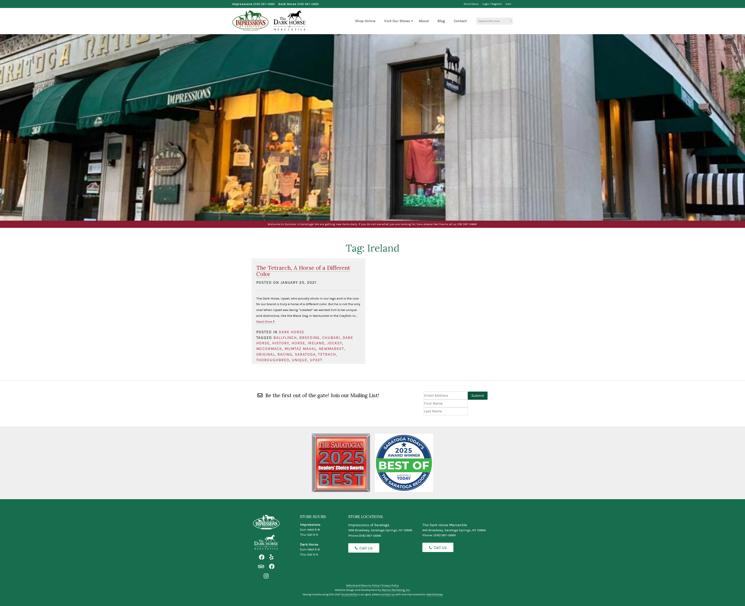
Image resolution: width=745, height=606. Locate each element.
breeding (309, 337)
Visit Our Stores (397, 21)
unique (299, 360)
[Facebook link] (261, 557)
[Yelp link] (271, 557)
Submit (477, 396)
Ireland (316, 343)
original (265, 354)
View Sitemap (434, 594)
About (424, 21)
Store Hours (471, 4)
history (280, 343)
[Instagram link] (266, 576)
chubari (331, 337)
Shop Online (365, 21)
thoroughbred (272, 360)
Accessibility (349, 594)
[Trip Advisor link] (261, 566)
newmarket (331, 349)
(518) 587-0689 (308, 4)
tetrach (327, 354)
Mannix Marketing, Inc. (396, 590)
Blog (441, 21)
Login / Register (492, 4)
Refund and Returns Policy (362, 585)
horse (298, 343)
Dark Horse (291, 332)
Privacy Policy (390, 585)
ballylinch (285, 337)
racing (285, 354)
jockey (334, 343)
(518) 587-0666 (264, 4)
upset (316, 360)
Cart (508, 4)
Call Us (366, 548)
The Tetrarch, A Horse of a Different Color (303, 271)
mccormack (269, 349)
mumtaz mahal (300, 349)
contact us (388, 594)
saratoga (305, 354)
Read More (264, 321)
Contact (460, 21)
